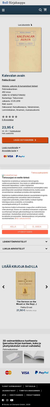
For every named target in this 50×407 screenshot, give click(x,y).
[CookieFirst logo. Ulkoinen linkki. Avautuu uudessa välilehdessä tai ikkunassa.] (9, 175)
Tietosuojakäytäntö (39, 173)
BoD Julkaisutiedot (22, 219)
